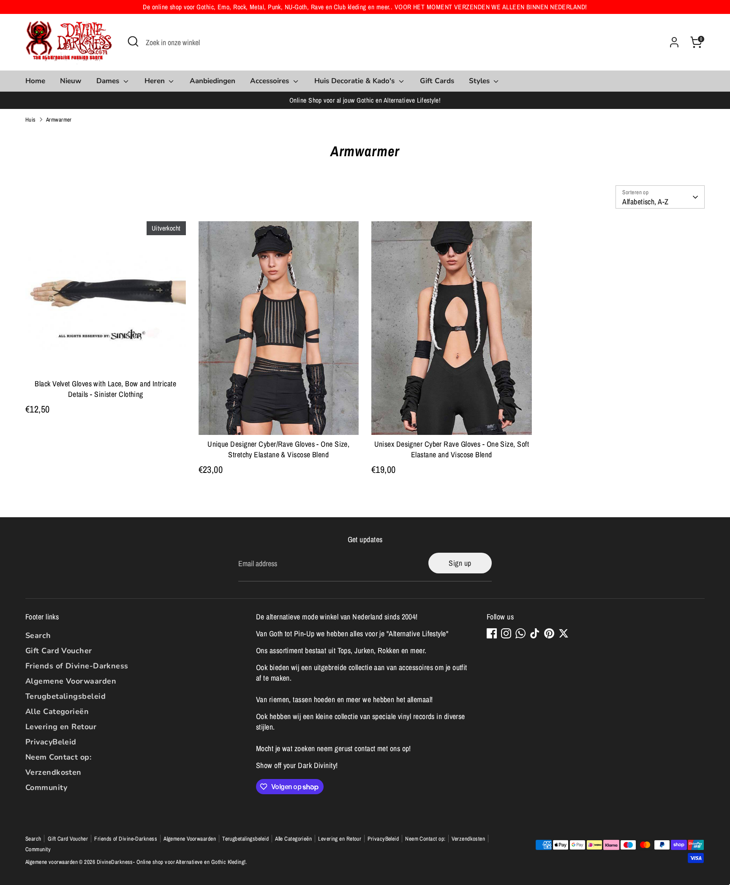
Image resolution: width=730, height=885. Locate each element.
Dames (108, 81)
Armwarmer (59, 119)
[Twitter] (563, 633)
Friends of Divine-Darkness (76, 666)
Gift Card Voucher (58, 651)
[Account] (674, 42)
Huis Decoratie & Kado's (355, 81)
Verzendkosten (53, 772)
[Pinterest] (549, 633)
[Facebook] (492, 633)
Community (46, 787)
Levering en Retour (60, 727)
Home (35, 81)
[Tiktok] (535, 633)
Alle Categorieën (57, 711)
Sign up (460, 563)
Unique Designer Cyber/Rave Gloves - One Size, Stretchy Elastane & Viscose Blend (278, 449)
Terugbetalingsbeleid (65, 696)
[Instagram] (506, 633)
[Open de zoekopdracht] (133, 41)
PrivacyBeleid (50, 742)
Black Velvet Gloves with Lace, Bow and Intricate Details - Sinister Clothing (105, 388)
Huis (30, 119)
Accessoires (270, 81)
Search (38, 635)
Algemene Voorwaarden (70, 681)
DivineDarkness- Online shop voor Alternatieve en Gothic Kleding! (171, 862)
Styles (480, 81)
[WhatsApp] (520, 633)
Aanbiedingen (212, 81)
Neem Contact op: (58, 757)
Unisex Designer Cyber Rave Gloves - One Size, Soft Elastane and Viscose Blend (451, 449)
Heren (155, 81)
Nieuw (71, 81)
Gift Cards (437, 81)
